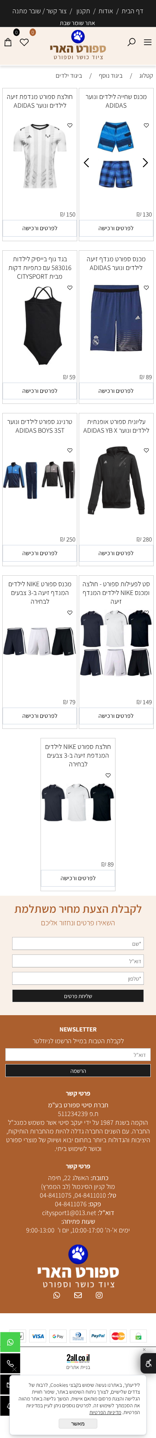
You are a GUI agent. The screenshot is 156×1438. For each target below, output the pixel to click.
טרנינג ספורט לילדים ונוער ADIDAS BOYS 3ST (39, 426)
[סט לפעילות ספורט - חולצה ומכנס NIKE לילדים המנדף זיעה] (116, 677)
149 (147, 702)
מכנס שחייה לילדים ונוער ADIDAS (116, 101)
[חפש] (131, 40)
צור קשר (57, 10)
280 (147, 539)
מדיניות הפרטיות (105, 1412)
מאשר (78, 1424)
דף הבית (132, 10)
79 (72, 702)
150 (70, 214)
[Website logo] (78, 45)
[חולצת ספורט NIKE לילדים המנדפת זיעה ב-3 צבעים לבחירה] (78, 840)
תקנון (81, 10)
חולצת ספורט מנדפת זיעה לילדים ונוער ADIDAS (40, 101)
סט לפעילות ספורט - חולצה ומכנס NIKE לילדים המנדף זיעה (116, 592)
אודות (104, 10)
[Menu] (148, 40)
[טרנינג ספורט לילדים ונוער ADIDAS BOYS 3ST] (40, 515)
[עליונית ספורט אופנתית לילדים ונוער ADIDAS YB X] (116, 515)
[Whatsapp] (10, 1344)
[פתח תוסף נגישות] (148, 1363)
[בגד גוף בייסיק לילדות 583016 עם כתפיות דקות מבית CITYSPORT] (39, 368)
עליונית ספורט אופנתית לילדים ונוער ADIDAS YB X (116, 426)
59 (72, 377)
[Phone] (10, 1365)
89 (149, 377)
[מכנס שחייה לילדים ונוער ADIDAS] (117, 190)
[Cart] (8, 40)
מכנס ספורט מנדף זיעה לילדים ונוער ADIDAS (116, 263)
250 (70, 539)
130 (147, 214)
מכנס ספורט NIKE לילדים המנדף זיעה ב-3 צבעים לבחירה (40, 592)
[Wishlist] (24, 40)
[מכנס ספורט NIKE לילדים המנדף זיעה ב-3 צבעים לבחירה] (40, 677)
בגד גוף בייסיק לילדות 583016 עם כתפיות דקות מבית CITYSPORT (40, 267)
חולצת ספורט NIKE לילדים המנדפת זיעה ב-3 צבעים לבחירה (78, 755)
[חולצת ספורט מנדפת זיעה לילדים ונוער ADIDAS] (40, 191)
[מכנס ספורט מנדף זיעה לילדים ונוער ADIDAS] (116, 354)
